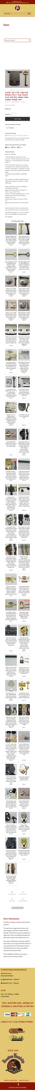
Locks (23, 102)
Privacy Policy (24, 1080)
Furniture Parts (15, 102)
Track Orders (22, 894)
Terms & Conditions (10, 1080)
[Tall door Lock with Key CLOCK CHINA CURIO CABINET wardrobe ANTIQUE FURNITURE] (11, 868)
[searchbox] (17, 40)
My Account (12, 894)
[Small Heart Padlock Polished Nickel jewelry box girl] (24, 769)
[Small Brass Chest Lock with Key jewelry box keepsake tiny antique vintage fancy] (24, 685)
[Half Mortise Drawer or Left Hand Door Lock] (24, 407)
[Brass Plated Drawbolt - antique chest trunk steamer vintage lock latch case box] (24, 843)
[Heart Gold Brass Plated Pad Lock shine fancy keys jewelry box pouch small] (11, 434)
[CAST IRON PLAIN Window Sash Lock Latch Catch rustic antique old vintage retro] (11, 769)
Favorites (12, 901)
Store (6, 102)
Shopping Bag (23, 901)
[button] (10, 127)
